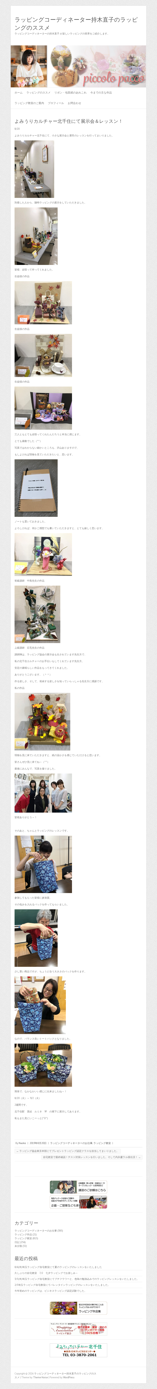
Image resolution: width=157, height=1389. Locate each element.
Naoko (22, 1143)
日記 (17, 1242)
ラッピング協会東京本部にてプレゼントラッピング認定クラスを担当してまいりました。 (67, 1151)
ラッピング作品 (23, 1234)
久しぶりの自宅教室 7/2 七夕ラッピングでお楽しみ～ (46, 1273)
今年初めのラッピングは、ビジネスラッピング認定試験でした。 (51, 1290)
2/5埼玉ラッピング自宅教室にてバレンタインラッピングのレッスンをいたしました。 (62, 1285)
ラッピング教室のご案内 (29, 103)
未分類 (18, 1246)
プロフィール (56, 103)
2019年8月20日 (38, 1143)
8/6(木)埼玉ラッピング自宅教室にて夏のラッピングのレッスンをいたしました (58, 1267)
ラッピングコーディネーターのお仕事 (71, 1143)
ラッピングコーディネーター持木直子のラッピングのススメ (76, 23)
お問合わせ (74, 103)
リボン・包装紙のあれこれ (70, 92)
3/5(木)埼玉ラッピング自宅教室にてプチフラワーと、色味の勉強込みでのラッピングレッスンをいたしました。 (77, 1279)
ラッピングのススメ (38, 92)
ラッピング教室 (102, 1143)
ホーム (19, 92)
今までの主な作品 (101, 92)
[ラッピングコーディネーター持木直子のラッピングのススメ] (78, 47)
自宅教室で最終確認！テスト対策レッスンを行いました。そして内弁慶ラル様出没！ (92, 1157)
